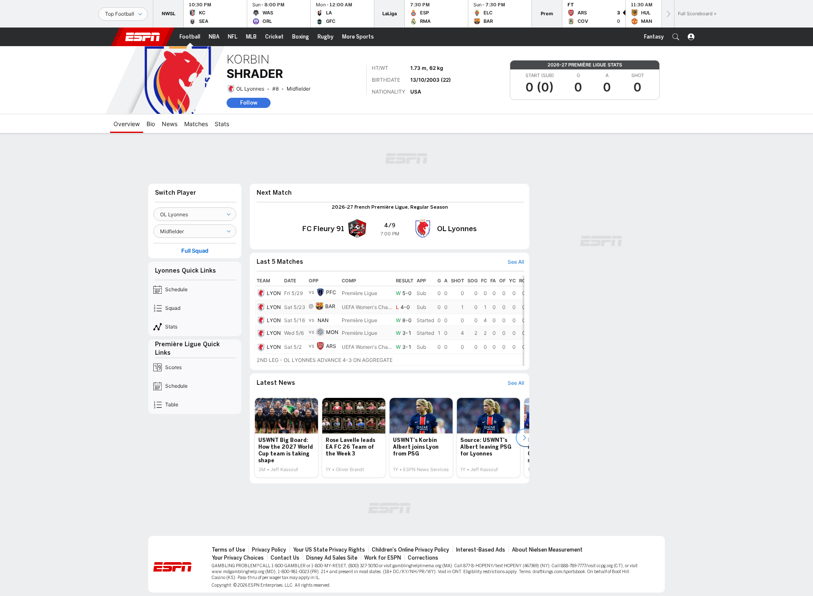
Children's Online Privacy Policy (410, 550)
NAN (323, 320)
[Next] (667, 14)
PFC (331, 292)
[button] (675, 36)
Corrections (423, 558)
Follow (248, 102)
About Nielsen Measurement (547, 550)
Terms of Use (228, 550)
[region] (389, 321)
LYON (274, 293)
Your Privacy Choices (238, 558)
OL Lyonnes (250, 89)
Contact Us (285, 558)
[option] (286, 437)
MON (332, 332)
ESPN (142, 37)
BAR (330, 306)
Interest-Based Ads (480, 550)
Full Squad (194, 251)
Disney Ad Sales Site (331, 558)
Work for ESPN (382, 558)
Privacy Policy (269, 550)
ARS (331, 346)
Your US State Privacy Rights (329, 550)
